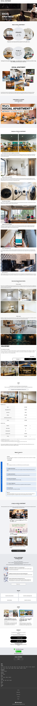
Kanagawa (2, 669)
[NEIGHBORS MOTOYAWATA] (27, 366)
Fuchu (17, 666)
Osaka (2, 678)
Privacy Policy (18, 694)
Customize (18, 359)
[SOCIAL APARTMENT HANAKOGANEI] (9, 375)
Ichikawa (7, 677)
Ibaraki (8, 680)
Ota (1, 666)
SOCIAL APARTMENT (18, 657)
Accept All (30, 359)
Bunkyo (15, 666)
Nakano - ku (27, 666)
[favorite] (33, 1)
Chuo (3, 666)
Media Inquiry (18, 692)
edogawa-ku (33, 666)
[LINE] (21, 661)
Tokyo (2, 665)
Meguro (22, 666)
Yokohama (2, 671)
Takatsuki (10, 680)
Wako (1, 674)
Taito (10, 666)
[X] (17, 661)
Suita (1, 680)
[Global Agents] (18, 702)
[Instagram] (15, 661)
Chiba (2, 675)
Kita (4, 666)
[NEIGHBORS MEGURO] (27, 375)
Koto (6, 666)
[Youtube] (19, 661)
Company (18, 696)
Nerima (30, 666)
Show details (32, 356)
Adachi (12, 666)
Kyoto (1, 683)
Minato (24, 666)
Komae (19, 666)
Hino (8, 666)
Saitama (2, 672)
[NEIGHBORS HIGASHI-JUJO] (18, 333)
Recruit (18, 698)
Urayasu (4, 677)
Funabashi (9, 677)
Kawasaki (5, 671)
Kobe (1, 686)
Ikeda (3, 680)
